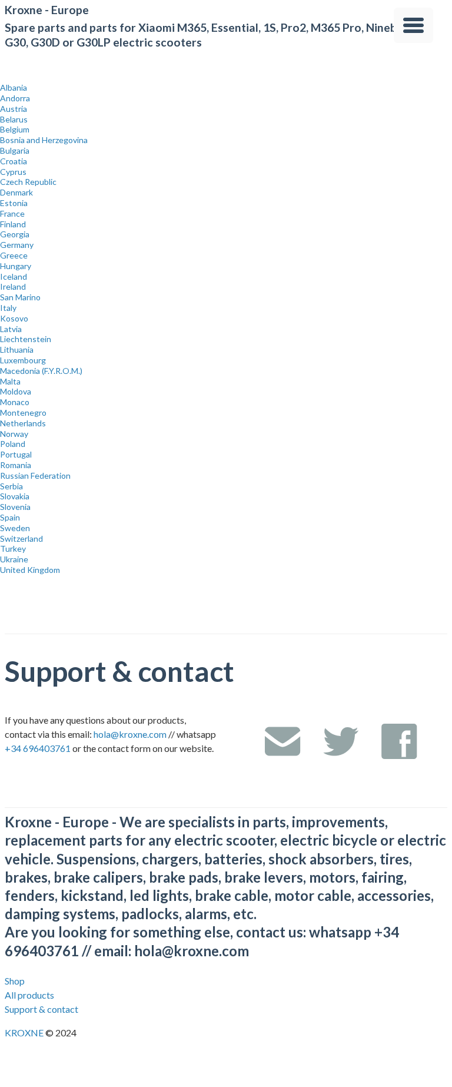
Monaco (14, 402)
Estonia (14, 203)
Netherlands (23, 423)
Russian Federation (35, 475)
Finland (13, 224)
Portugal (16, 454)
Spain (10, 517)
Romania (15, 465)
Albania (13, 87)
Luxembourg (23, 360)
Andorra (15, 98)
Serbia (11, 486)
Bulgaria (14, 150)
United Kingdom (30, 570)
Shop (15, 980)
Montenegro (23, 412)
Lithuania (17, 349)
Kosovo (14, 318)
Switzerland (21, 538)
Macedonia (41, 371)
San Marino (20, 297)
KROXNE (25, 1032)
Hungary (15, 266)
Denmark (16, 192)
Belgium (14, 129)
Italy (8, 308)
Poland (12, 444)
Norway (14, 434)
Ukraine (14, 559)
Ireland (13, 286)
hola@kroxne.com (130, 734)
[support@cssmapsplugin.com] (282, 741)
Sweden (15, 528)
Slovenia (15, 507)
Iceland (13, 276)
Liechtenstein (25, 339)
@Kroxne (341, 741)
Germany (17, 245)
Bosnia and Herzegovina (44, 140)
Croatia (13, 161)
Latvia (11, 329)
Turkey (13, 549)
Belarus (14, 119)
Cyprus (13, 172)
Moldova (15, 391)
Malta (10, 381)
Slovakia (14, 496)
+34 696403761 (38, 748)
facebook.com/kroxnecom (399, 741)
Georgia (14, 234)
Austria (13, 109)
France (12, 213)
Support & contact (41, 1009)
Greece (14, 255)
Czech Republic (28, 182)
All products (29, 994)
